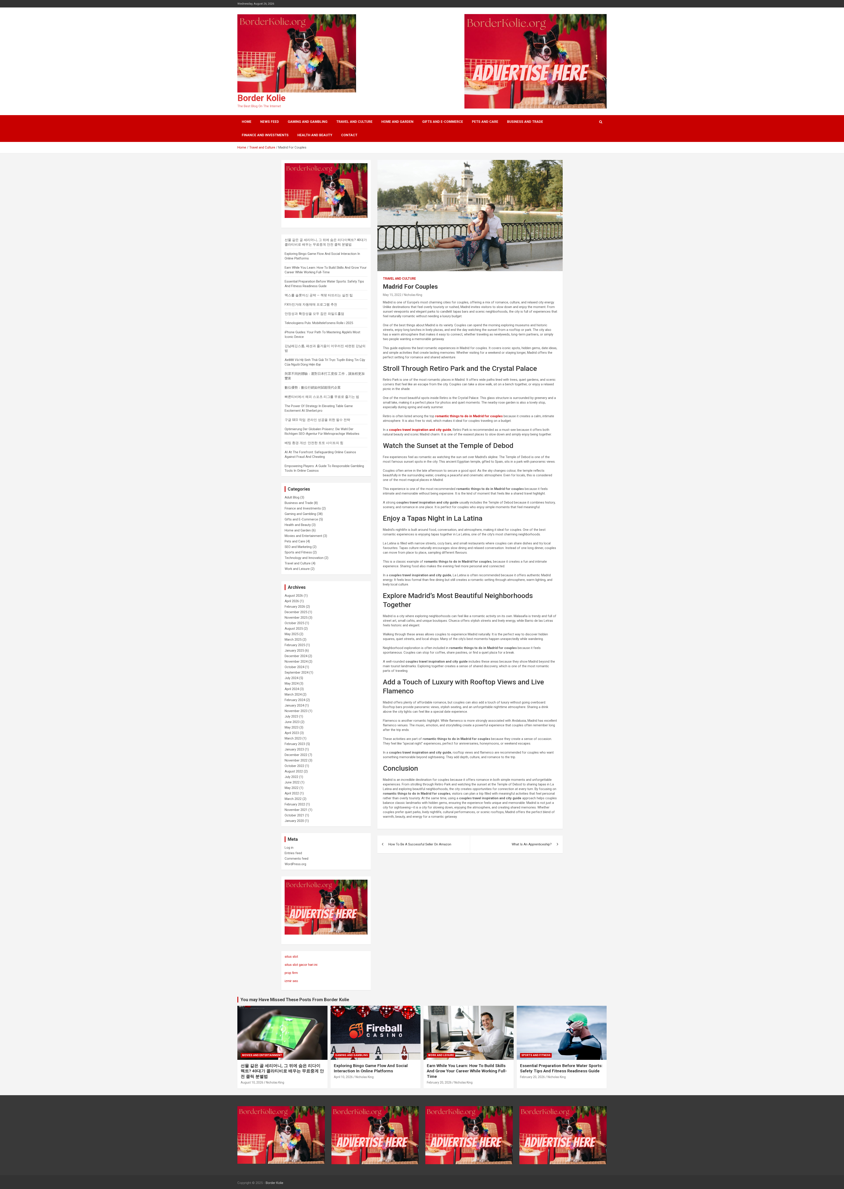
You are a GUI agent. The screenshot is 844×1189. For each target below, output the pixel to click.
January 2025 (294, 650)
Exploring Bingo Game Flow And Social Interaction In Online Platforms (371, 1068)
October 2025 (294, 623)
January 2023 (294, 749)
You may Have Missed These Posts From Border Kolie (294, 999)
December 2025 (296, 612)
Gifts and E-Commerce (442, 122)
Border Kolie (261, 98)
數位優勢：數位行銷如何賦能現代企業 (313, 388)
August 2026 (294, 596)
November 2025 (296, 618)
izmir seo (291, 981)
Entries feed (293, 853)
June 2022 (292, 782)
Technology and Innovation (304, 558)
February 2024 (295, 700)
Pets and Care (485, 122)
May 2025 (291, 634)
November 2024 (296, 661)
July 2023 (291, 716)
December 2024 (296, 656)
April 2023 (292, 733)
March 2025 (293, 640)
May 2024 (291, 683)
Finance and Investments (265, 135)
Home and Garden (397, 122)
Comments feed (296, 859)
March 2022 (293, 799)
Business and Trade (525, 122)
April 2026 (292, 601)
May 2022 (291, 788)
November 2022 (296, 760)
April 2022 (292, 793)
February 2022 (295, 804)
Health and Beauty (314, 135)
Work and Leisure (297, 569)
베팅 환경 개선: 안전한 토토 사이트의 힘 (314, 443)
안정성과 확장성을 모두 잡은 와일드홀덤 (314, 314)
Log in (289, 848)
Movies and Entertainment (303, 536)
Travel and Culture (354, 122)
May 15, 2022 (392, 295)
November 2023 (296, 711)
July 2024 (291, 678)
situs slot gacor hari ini (301, 965)
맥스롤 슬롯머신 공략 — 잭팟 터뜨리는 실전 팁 (319, 295)
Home (246, 122)
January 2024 (294, 705)
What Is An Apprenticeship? (532, 844)
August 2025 (294, 629)
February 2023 (295, 744)
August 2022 (294, 771)
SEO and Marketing (298, 547)
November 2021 (296, 810)
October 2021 (294, 815)
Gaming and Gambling (307, 122)
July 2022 (291, 777)
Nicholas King (413, 295)
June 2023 (292, 722)
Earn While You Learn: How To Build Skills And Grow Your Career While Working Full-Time (467, 1071)
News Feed (269, 122)
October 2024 (294, 667)
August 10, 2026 (252, 1082)
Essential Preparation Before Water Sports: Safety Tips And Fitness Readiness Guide (561, 1068)
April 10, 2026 (343, 1077)
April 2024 (292, 689)
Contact (349, 135)
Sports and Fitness (298, 552)
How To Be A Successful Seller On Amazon (419, 844)
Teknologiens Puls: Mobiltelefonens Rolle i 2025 (319, 323)
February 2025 (295, 645)
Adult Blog (292, 497)
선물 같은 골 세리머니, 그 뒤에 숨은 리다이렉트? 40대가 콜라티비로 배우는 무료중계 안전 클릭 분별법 (282, 1071)
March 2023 (293, 738)
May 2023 (291, 727)
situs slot (291, 957)
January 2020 (294, 821)
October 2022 (294, 766)
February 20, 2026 (439, 1082)
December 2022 (296, 755)
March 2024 (293, 694)
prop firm (291, 973)
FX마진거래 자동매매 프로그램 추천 (311, 304)
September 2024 (296, 672)
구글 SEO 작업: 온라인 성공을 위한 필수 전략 (317, 420)
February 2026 (295, 607)
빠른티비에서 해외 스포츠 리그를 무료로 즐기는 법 (322, 397)
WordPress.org (295, 864)
